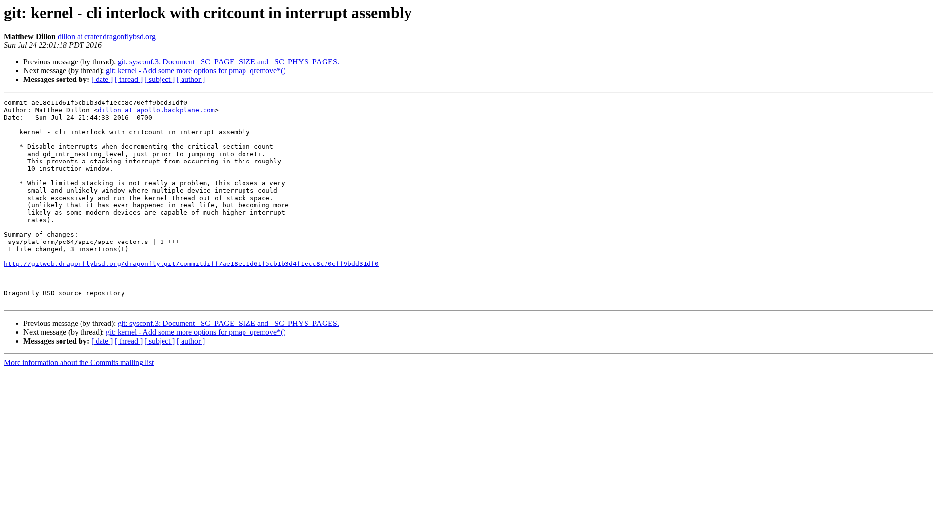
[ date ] (102, 79)
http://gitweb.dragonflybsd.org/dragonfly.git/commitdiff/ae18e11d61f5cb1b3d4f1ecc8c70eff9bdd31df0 (191, 263)
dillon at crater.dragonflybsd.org (107, 36)
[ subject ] (159, 79)
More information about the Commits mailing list (79, 362)
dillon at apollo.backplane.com (156, 110)
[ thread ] (129, 79)
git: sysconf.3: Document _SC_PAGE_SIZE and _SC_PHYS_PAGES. (228, 62)
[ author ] (191, 79)
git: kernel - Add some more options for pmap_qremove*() (195, 70)
